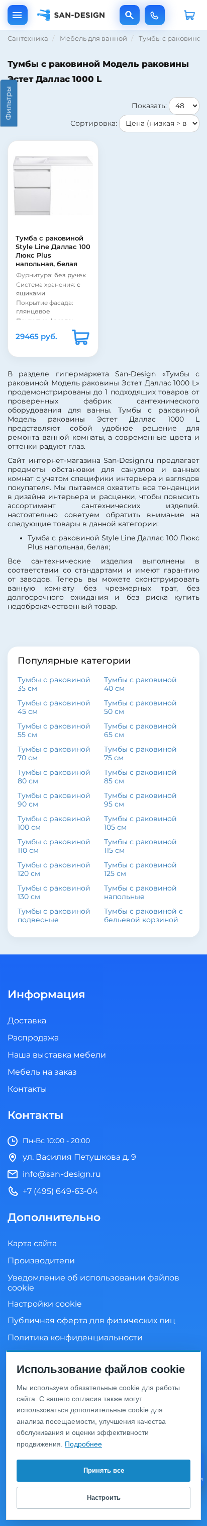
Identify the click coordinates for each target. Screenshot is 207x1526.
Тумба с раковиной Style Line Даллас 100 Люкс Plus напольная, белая (53, 251)
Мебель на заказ (42, 1072)
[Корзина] (189, 15)
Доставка (27, 1020)
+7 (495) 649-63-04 (154, 15)
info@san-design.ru (62, 1174)
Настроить (104, 1497)
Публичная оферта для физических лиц (91, 1320)
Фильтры (9, 103)
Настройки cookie (45, 1304)
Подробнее (83, 1444)
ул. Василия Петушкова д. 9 (79, 1157)
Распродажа (33, 1037)
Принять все (103, 1470)
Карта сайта (32, 1243)
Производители (41, 1260)
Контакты (27, 1089)
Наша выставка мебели (57, 1055)
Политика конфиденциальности (75, 1337)
